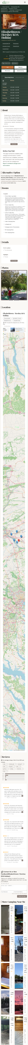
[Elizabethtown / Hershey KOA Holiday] (14, 21)
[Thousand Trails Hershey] (19, 1030)
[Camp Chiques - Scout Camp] (5, 1030)
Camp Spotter (5, 7)
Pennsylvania (4, 8)
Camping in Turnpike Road (15, 10)
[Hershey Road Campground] (19, 919)
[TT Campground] (19, 1002)
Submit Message (22, 896)
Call (7, 67)
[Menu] (25, 2)
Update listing (20, 70)
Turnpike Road (5, 48)
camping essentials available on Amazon (11, 181)
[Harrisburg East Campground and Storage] (19, 976)
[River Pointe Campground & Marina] (19, 949)
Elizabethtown (4, 10)
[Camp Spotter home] (5, 2)
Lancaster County (13, 8)
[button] (19, 540)
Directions (7, 70)
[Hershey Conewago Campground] (5, 949)
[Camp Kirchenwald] (5, 1002)
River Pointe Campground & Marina (15, 536)
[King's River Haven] (5, 919)
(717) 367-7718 (7, 63)
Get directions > (7, 326)
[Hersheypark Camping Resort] (5, 976)
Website (15, 63)
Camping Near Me (15, 7)
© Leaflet (10, 750)
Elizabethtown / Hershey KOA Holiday (9, 11)
